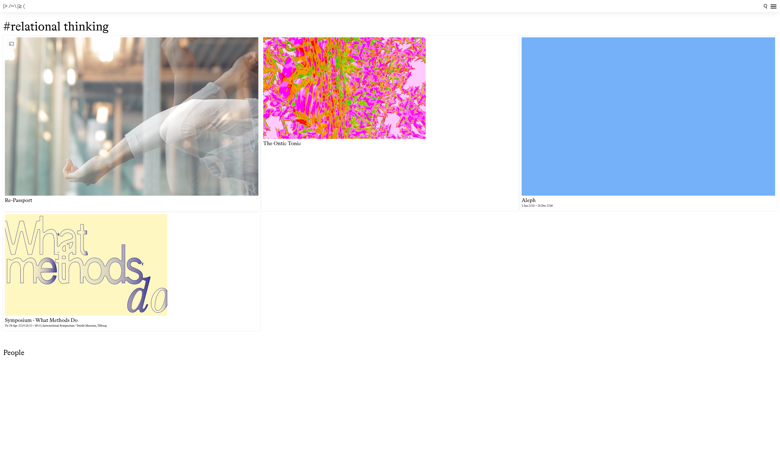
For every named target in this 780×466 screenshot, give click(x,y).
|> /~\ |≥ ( (14, 6)
